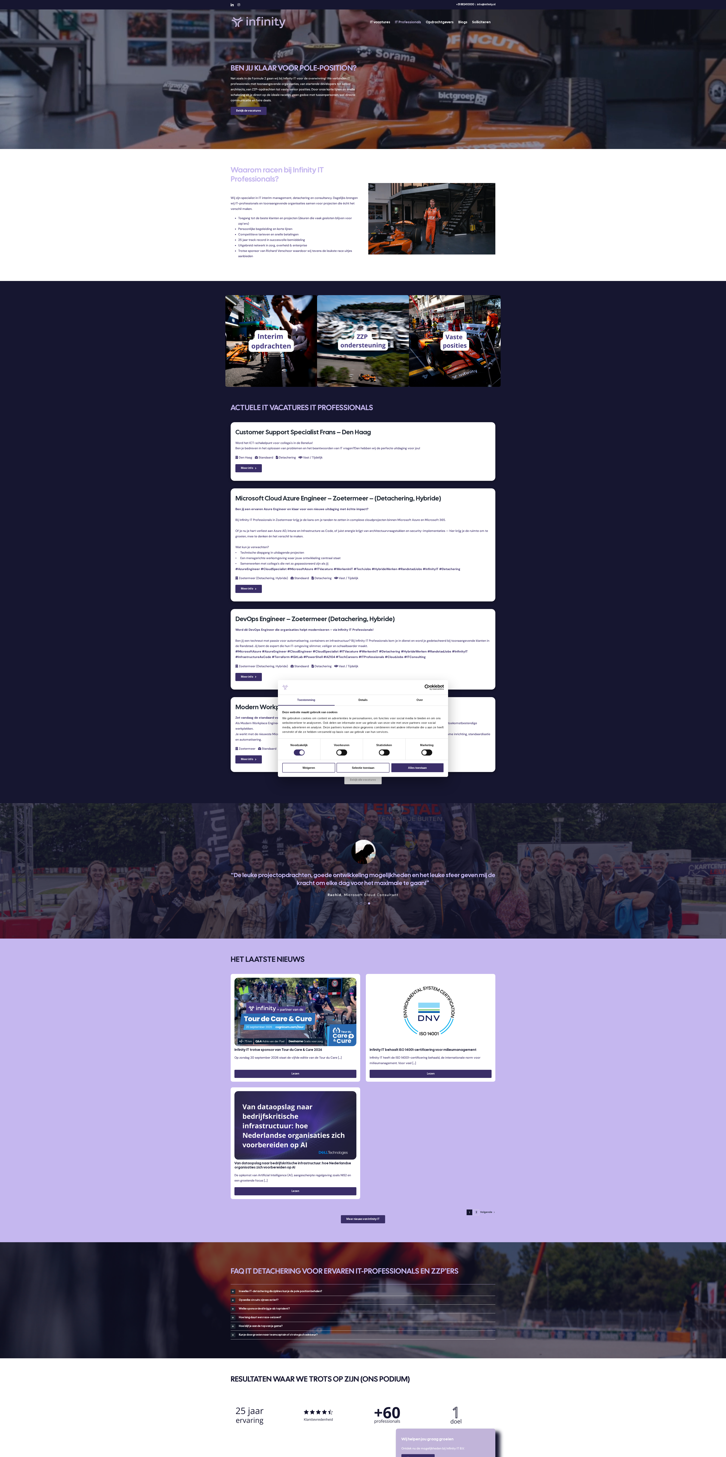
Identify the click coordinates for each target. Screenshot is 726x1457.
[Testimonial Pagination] (357, 899)
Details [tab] (363, 699)
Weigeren (308, 767)
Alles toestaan (417, 767)
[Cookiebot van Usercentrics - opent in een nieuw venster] (427, 687)
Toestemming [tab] (306, 699)
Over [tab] (420, 699)
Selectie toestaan (363, 767)
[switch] (341, 752)
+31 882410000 (465, 4)
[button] (363, 1287)
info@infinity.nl (486, 4)
